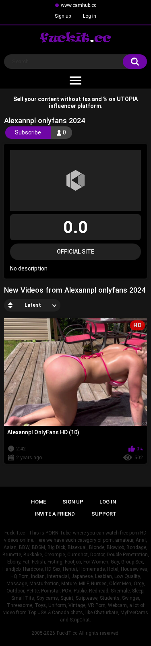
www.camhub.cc (78, 5)
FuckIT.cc (67, 633)
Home (38, 502)
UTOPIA (127, 99)
